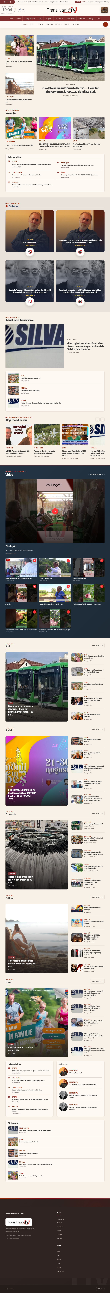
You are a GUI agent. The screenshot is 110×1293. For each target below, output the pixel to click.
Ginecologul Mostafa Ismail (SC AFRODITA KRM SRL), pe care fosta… (17, 453)
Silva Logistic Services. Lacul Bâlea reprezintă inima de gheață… (41, 403)
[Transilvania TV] (18, 1222)
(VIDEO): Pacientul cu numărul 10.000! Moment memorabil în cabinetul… (93, 799)
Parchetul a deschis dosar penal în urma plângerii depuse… (93, 783)
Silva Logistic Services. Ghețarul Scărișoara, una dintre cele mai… (92, 1008)
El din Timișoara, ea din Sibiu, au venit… (31, 1176)
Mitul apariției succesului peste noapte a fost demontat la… (92, 882)
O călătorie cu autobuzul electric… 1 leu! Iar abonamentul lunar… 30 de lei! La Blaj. (70, 90)
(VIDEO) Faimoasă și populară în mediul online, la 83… (77, 165)
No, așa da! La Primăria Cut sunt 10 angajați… (93, 839)
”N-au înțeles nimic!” (75, 1073)
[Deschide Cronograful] (104, 10)
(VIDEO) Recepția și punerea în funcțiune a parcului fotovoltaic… (31, 164)
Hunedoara (7, 7)
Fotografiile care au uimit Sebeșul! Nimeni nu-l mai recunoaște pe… (72, 453)
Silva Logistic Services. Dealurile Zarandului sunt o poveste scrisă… (93, 1036)
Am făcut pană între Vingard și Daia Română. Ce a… (86, 145)
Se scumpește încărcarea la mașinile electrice (93, 867)
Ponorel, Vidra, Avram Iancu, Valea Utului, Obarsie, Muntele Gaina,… (32, 185)
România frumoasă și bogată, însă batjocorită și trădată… (83, 1096)
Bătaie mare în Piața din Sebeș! (30, 391)
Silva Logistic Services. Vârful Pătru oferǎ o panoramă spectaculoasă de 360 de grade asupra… (85, 346)
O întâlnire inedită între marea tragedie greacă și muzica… (92, 953)
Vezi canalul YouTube (96, 474)
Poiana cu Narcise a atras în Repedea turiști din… (27, 175)
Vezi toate (97, 645)
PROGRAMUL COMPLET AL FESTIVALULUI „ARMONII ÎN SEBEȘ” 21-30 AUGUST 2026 (54, 145)
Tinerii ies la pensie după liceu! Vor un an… (18, 101)
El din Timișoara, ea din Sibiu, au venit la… (18, 63)
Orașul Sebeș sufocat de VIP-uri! (31, 378)
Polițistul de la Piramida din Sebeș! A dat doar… (93, 1022)
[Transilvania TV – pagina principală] (62, 9)
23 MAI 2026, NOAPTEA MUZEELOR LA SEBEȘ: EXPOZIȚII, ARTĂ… (92, 937)
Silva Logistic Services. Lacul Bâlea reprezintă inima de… (36, 1165)
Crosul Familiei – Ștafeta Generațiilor (19, 145)
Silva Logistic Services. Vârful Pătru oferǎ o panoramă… (35, 1131)
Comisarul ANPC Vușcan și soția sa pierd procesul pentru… (93, 700)
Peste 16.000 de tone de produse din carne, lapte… (93, 853)
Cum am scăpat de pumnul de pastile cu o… (93, 825)
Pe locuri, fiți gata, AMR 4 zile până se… (94, 922)
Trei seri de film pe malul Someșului (92, 908)
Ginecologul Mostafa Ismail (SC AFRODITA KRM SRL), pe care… (79, 175)
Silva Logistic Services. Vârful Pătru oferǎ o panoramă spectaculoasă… (94, 993)
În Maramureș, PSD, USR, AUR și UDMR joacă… (83, 1085)
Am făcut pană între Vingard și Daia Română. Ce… (94, 671)
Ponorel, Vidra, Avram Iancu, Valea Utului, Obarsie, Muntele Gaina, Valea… (45, 453)
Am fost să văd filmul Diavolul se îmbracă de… (94, 967)
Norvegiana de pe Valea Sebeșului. (92, 715)
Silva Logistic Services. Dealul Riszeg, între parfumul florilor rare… (94, 1051)
